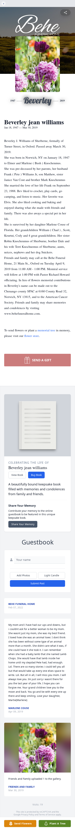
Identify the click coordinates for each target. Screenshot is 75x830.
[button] (37, 748)
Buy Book (36, 475)
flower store (31, 336)
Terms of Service (47, 814)
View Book (17, 475)
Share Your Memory (22, 524)
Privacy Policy (27, 814)
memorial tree (46, 330)
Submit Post (37, 583)
